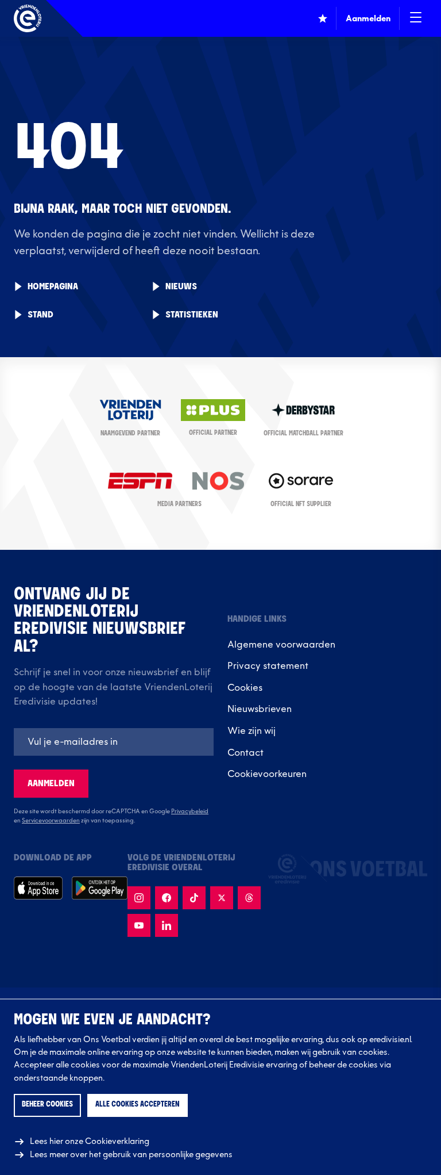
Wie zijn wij (251, 731)
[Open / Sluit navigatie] (415, 18)
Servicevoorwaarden (51, 821)
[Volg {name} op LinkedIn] (166, 925)
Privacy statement (267, 666)
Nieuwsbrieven (259, 709)
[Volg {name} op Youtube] (138, 925)
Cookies (244, 688)
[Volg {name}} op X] (221, 897)
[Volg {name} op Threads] (249, 897)
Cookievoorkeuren (267, 774)
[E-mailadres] (114, 742)
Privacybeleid (189, 811)
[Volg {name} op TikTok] (194, 897)
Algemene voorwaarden (281, 644)
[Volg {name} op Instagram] (138, 897)
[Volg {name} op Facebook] (166, 897)
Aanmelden (51, 783)
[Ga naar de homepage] (27, 18)
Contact (245, 753)
